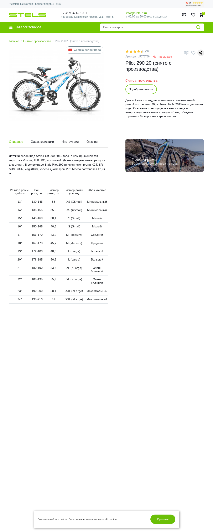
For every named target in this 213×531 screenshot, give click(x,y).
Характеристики (42, 141)
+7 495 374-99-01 (74, 13)
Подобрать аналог (141, 89)
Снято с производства (37, 41)
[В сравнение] (186, 53)
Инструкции (70, 141)
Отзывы (92, 141)
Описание (16, 141)
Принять (163, 519)
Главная (14, 41)
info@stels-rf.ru (136, 13)
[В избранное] (193, 52)
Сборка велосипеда (87, 49)
